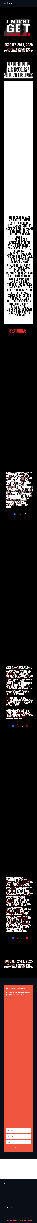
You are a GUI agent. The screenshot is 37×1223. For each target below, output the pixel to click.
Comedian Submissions (10, 1208)
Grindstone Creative (26, 1220)
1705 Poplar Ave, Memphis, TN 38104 (18, 51)
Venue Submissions (10, 1210)
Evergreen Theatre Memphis (18, 49)
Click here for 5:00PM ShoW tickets (18, 70)
